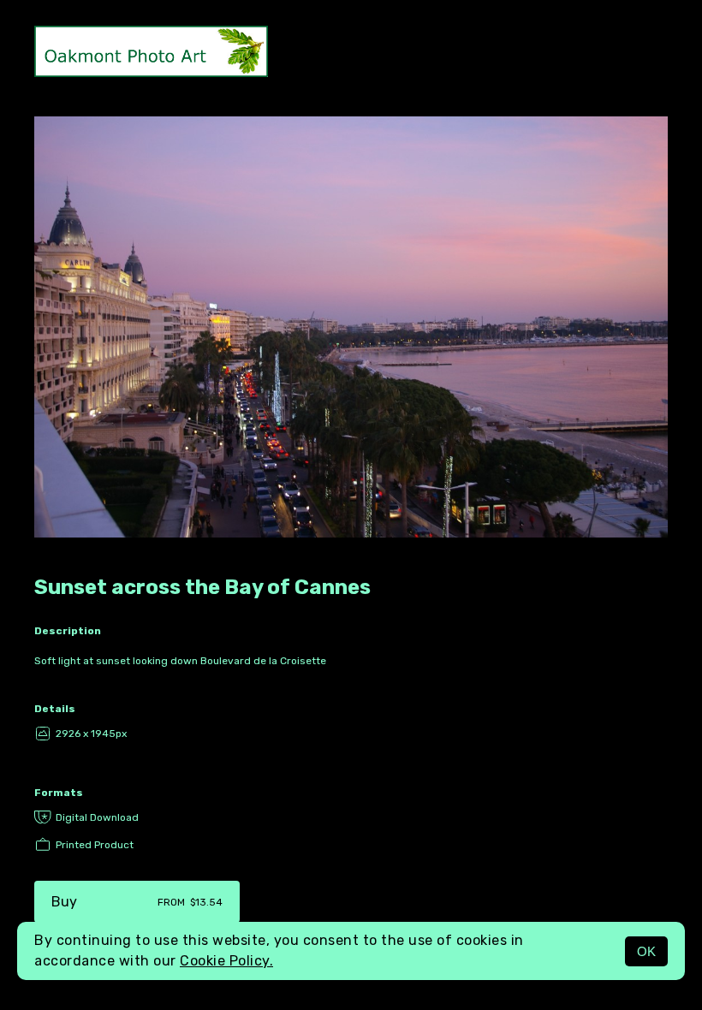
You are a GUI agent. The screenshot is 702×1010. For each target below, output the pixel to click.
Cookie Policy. (226, 961)
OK (646, 951)
